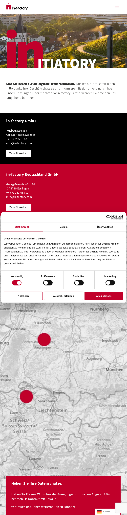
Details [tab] (64, 226)
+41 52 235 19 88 (16, 139)
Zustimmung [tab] (22, 226)
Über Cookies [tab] (105, 226)
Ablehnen (23, 296)
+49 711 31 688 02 (17, 192)
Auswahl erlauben (63, 296)
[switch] (48, 282)
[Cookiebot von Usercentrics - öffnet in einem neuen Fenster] (108, 217)
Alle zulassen (103, 296)
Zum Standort (18, 153)
